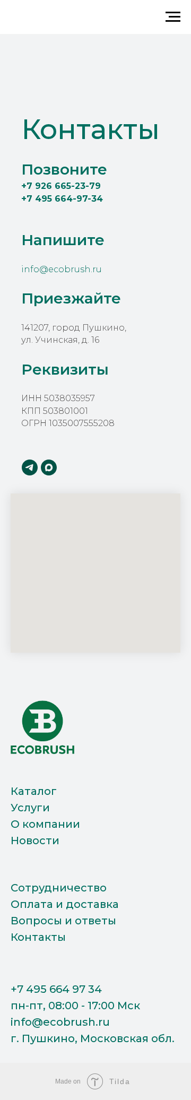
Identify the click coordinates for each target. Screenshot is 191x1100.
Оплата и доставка (65, 904)
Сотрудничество (59, 887)
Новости (35, 840)
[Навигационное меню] (173, 17)
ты (108, 920)
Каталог (34, 791)
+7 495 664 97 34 (56, 989)
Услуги (30, 807)
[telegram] (30, 467)
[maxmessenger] (49, 467)
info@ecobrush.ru (61, 269)
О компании (45, 824)
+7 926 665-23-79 (61, 186)
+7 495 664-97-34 (62, 199)
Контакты (38, 937)
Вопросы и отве (56, 920)
